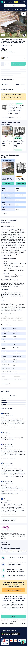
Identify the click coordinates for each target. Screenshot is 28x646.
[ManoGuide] (23, 642)
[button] (13, 108)
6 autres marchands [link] (16, 117)
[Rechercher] (5, 6)
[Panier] (24, 2)
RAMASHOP (8, 117)
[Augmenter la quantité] (8, 64)
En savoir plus (16, 624)
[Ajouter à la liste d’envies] (24, 35)
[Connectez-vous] (20, 2)
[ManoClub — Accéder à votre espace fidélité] (16, 2)
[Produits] (2, 5)
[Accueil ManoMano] (7, 2)
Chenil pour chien (6, 544)
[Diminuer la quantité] (2, 64)
